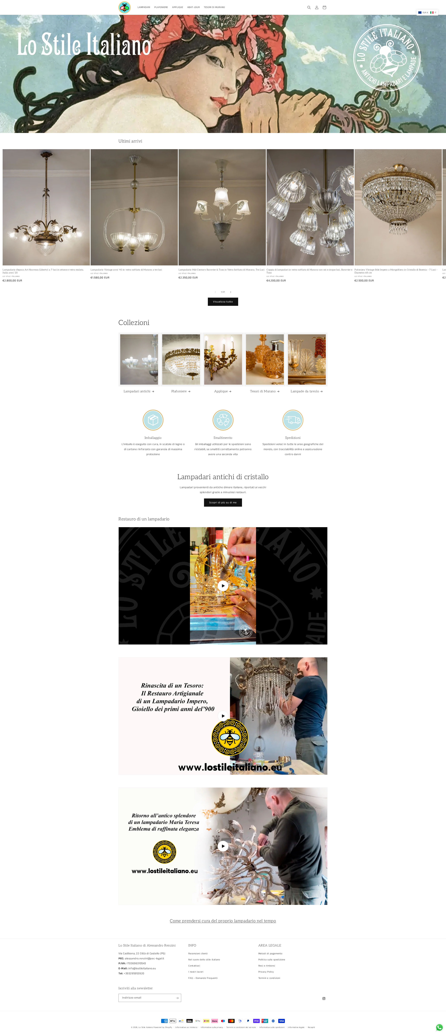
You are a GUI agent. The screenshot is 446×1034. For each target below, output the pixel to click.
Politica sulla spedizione (271, 959)
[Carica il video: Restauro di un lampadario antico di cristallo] (223, 716)
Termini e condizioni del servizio (241, 1027)
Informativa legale (296, 1027)
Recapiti (311, 1027)
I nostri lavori (195, 972)
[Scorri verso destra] (230, 292)
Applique (221, 391)
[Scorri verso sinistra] (215, 292)
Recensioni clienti (198, 953)
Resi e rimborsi (266, 966)
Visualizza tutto (223, 302)
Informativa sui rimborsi (186, 1027)
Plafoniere (179, 391)
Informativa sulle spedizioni (272, 1027)
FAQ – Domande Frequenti (203, 978)
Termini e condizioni (269, 978)
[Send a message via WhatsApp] (439, 1027)
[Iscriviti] (177, 998)
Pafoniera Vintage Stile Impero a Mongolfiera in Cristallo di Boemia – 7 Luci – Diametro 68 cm (396, 271)
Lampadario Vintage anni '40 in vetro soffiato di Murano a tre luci (126, 269)
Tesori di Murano (263, 391)
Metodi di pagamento (270, 953)
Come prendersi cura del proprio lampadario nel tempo (223, 920)
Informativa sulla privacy (212, 1027)
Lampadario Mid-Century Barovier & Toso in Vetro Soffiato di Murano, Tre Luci (221, 269)
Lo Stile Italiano (146, 1027)
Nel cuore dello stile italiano (204, 959)
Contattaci (194, 966)
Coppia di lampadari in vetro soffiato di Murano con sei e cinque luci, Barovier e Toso (309, 271)
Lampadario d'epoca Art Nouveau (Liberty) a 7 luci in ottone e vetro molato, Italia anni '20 (43, 271)
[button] (309, 7)
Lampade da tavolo (305, 391)
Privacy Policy (266, 972)
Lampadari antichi (137, 391)
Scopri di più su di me (223, 502)
